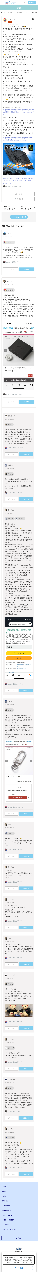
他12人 (14, 394)
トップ (5, 12)
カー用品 (8, 183)
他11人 (15, 448)
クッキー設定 (19, 1268)
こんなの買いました (21, 12)
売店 (11, 12)
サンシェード (19, 178)
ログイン (32, 3)
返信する (26, 269)
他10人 (15, 684)
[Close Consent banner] (34, 1253)
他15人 (14, 262)
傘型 (26, 178)
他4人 (15, 921)
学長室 (4, 1191)
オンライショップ (21, 181)
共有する (20, 199)
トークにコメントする (18, 217)
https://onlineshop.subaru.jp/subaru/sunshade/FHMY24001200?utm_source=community (18, 111)
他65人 (14, 186)
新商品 (29, 181)
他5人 (15, 1022)
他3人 (15, 958)
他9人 (15, 882)
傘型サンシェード (9, 178)
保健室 (4, 1196)
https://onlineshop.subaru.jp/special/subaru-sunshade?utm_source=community (19, 138)
